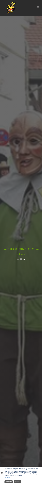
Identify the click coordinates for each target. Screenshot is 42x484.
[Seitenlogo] (11, 7)
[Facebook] (18, 259)
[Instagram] (21, 259)
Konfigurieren (8, 477)
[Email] (24, 259)
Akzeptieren (8, 481)
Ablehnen (17, 481)
